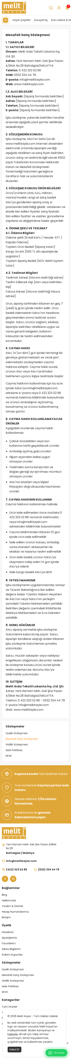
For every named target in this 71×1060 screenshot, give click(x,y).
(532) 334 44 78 (48, 869)
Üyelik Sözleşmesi (16, 733)
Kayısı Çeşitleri (22, 20)
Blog (4, 895)
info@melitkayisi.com (35, 80)
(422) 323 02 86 (16, 869)
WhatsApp (59, 1052)
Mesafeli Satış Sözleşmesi (22, 739)
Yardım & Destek (12, 906)
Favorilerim (9, 943)
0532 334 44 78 (25, 75)
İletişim (6, 917)
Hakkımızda (9, 900)
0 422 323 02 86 (30, 70)
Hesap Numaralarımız (15, 912)
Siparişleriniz (9, 938)
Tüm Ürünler (9, 1007)
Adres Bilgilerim (11, 949)
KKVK (9, 756)
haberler (12, 1034)
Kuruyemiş (41, 20)
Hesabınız (8, 932)
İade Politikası (14, 750)
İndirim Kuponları (12, 954)
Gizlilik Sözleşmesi (17, 744)
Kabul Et (14, 1049)
